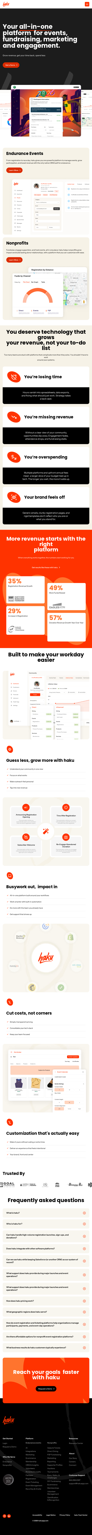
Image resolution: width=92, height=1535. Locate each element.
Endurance (7, 1461)
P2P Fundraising (54, 1454)
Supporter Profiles (54, 1465)
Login (5, 1443)
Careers (72, 1461)
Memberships (53, 1488)
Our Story (73, 1458)
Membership (31, 1461)
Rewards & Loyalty (33, 1472)
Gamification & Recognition (53, 1498)
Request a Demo (9, 1447)
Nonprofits (7, 1465)
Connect (72, 1465)
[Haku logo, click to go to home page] (6, 4)
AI (26, 1448)
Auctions (51, 1468)
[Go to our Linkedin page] (9, 1516)
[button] (87, 4)
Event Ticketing (32, 1482)
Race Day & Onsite (33, 1489)
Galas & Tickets (53, 1448)
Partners (29, 1475)
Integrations (31, 1451)
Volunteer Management (53, 1492)
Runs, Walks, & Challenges (53, 1476)
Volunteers (30, 1468)
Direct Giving (52, 1451)
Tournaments (52, 1472)
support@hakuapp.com (78, 1483)
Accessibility (37, 1515)
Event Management (34, 1485)
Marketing (30, 1454)
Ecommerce (31, 1458)
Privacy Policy (65, 1515)
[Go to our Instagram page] (4, 1516)
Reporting (51, 1461)
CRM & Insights (32, 1465)
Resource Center (76, 1443)
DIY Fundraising (54, 1481)
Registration (31, 1479)
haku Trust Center (80, 1515)
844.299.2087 (74, 1480)
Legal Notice (51, 1515)
